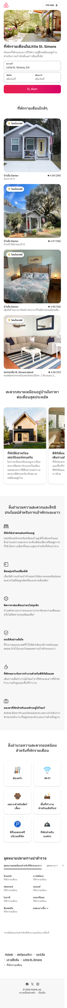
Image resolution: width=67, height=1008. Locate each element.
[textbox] (18, 79)
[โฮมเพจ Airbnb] (6, 5)
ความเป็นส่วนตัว (27, 992)
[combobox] (32, 67)
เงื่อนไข (41, 992)
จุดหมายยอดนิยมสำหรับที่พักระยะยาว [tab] (23, 865)
